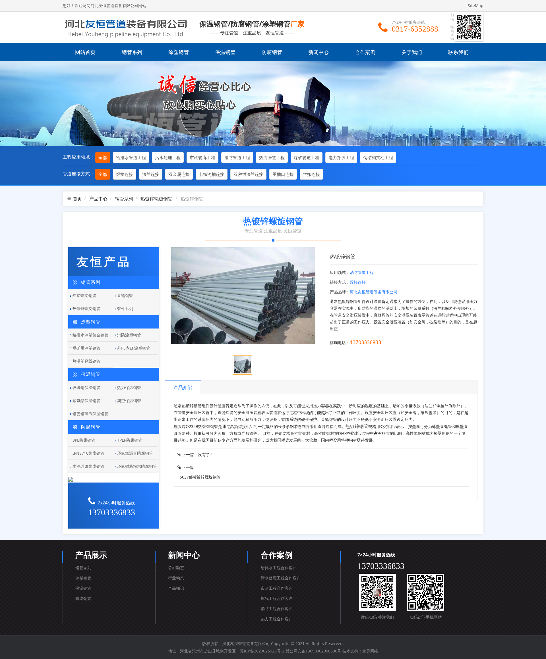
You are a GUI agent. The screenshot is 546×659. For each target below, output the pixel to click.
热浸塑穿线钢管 (86, 361)
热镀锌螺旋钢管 (156, 199)
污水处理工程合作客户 (281, 578)
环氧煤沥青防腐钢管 (135, 453)
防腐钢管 (272, 52)
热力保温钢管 (129, 387)
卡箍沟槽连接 (211, 174)
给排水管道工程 (131, 157)
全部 (102, 157)
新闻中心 (318, 52)
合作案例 (365, 52)
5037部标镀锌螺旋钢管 (200, 477)
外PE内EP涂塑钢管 (133, 348)
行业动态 (176, 578)
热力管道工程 (272, 157)
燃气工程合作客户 (277, 598)
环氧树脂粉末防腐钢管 (137, 466)
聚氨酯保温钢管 (86, 400)
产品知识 (176, 588)
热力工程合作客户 (277, 618)
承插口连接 (283, 174)
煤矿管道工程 (306, 157)
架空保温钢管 (129, 400)
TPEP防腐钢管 (129, 440)
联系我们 (458, 52)
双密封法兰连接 (248, 174)
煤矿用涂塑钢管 (86, 348)
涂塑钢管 (178, 52)
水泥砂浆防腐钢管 (88, 466)
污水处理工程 (168, 157)
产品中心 (98, 199)
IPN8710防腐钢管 (88, 453)
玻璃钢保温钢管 (86, 387)
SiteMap (475, 5)
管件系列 (125, 308)
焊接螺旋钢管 (84, 295)
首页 (77, 199)
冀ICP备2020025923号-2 (262, 651)
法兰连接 (150, 174)
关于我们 (412, 52)
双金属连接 (179, 174)
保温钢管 (225, 52)
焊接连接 (124, 174)
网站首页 (85, 52)
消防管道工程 (237, 157)
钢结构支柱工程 (378, 157)
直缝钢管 (125, 295)
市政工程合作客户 (277, 588)
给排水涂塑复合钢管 (90, 335)
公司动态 (176, 567)
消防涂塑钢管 (129, 335)
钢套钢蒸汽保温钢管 (90, 413)
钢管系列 (132, 52)
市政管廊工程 (202, 157)
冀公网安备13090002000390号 (313, 651)
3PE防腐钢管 (84, 440)
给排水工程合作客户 (279, 567)
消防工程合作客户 (277, 608)
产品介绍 (183, 387)
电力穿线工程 (341, 157)
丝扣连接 (311, 174)
